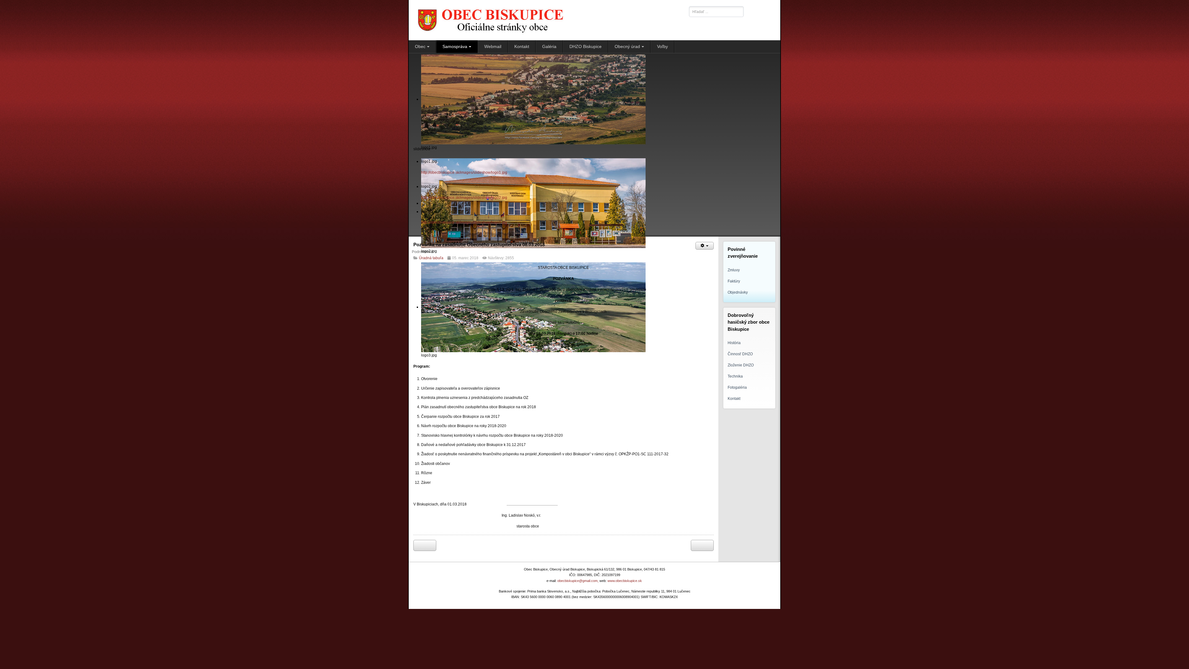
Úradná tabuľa (431, 258)
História (734, 343)
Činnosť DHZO (740, 354)
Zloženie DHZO (741, 365)
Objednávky (738, 292)
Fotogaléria (737, 387)
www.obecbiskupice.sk (625, 581)
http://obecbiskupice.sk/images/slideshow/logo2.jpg (464, 197)
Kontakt (734, 398)
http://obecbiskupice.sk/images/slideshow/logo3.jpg (464, 222)
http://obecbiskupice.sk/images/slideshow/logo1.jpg (464, 172)
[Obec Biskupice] (547, 20)
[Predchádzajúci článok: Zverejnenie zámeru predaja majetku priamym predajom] (424, 545)
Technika (735, 376)
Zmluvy (734, 270)
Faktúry (734, 281)
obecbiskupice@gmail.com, (578, 581)
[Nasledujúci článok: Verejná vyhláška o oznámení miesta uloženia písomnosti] (702, 545)
